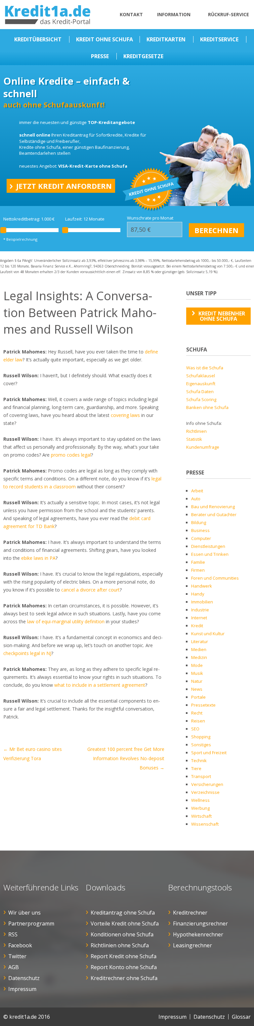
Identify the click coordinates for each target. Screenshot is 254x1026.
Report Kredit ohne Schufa (123, 956)
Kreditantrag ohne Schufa (123, 912)
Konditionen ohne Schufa (122, 934)
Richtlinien (196, 431)
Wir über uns (24, 912)
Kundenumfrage (202, 447)
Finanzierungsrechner (200, 923)
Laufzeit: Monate (85, 219)
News (196, 689)
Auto (195, 499)
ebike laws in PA (38, 558)
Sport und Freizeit (209, 753)
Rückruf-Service (228, 14)
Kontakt (131, 14)
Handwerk (201, 586)
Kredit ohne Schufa (104, 39)
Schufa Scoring (201, 399)
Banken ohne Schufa (207, 407)
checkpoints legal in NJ (27, 653)
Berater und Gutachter (213, 514)
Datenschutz (24, 978)
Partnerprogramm (31, 923)
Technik (199, 760)
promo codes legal (71, 455)
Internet (199, 618)
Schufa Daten (200, 391)
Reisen (198, 721)
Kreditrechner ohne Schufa (124, 978)
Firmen (198, 570)
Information (173, 14)
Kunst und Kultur (208, 633)
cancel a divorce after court (90, 590)
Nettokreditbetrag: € (29, 219)
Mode (197, 665)
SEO (195, 729)
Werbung (200, 808)
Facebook (20, 945)
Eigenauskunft (200, 384)
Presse (100, 56)
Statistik (194, 439)
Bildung (198, 522)
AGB (13, 967)
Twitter (17, 956)
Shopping (200, 737)
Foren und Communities (215, 578)
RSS (13, 934)
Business (200, 530)
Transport (201, 776)
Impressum (22, 989)
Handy (197, 594)
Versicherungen (207, 784)
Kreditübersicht (38, 39)
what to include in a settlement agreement (99, 685)
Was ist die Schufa (204, 368)
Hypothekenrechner (198, 934)
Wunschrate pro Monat (150, 218)
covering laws (125, 415)
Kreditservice (219, 39)
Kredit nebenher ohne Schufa (221, 316)
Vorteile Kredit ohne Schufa (125, 923)
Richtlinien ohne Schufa (120, 945)
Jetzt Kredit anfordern (64, 186)
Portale (198, 697)
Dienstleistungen (208, 546)
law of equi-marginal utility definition (66, 621)
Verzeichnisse (205, 792)
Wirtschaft (201, 816)
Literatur (199, 641)
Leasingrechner (192, 945)
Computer (201, 538)
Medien (198, 649)
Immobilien (202, 602)
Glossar (241, 1016)
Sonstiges (201, 745)
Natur (196, 681)
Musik (197, 673)
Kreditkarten (166, 39)
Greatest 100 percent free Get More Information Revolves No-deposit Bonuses (125, 758)
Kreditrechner (190, 912)
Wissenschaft (205, 824)
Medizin (199, 657)
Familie (198, 562)
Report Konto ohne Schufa (124, 967)
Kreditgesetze (143, 56)
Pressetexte (203, 705)
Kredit (197, 626)
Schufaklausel (200, 376)
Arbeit (197, 491)
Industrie (200, 610)
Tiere (196, 768)
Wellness (200, 800)
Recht (196, 713)
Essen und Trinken (210, 554)
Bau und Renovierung (213, 507)
